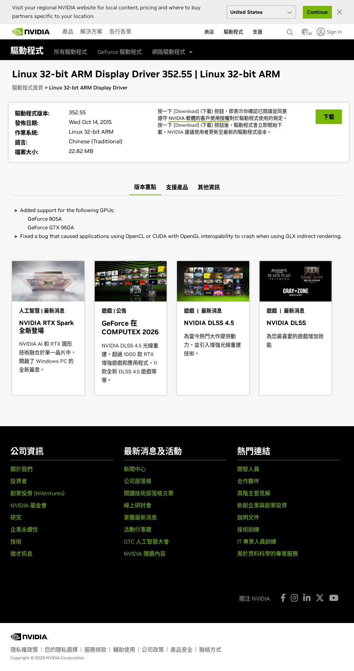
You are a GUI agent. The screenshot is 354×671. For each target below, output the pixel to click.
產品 (67, 31)
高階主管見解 (253, 493)
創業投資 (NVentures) (37, 493)
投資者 (18, 481)
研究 (15, 517)
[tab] (145, 187)
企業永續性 (24, 529)
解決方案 (91, 31)
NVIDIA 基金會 (28, 505)
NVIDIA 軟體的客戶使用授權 (199, 118)
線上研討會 (137, 505)
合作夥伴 (248, 481)
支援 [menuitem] (257, 32)
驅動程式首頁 (27, 87)
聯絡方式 (210, 649)
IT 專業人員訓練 (256, 541)
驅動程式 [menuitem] (233, 32)
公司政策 (153, 649)
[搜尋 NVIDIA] (291, 30)
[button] (305, 33)
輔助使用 (124, 649)
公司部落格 (137, 481)
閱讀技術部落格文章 (149, 493)
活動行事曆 (137, 529)
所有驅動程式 (70, 51)
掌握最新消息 (140, 517)
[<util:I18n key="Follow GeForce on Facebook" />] (283, 598)
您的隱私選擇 (61, 649)
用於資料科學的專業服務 (267, 553)
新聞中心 (135, 469)
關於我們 (21, 469)
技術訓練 (248, 529)
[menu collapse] (140, 32)
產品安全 (181, 649)
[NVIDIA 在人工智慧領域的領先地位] (31, 31)
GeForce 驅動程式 (119, 51)
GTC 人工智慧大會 (146, 541)
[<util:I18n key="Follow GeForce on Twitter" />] (320, 598)
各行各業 (120, 31)
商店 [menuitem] (209, 32)
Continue (317, 12)
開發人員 (248, 469)
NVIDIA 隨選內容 (145, 553)
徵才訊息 (21, 553)
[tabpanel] (177, 223)
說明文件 (248, 517)
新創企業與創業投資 (262, 505)
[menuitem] (68, 31)
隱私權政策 (24, 649)
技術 (15, 541)
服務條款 (95, 649)
